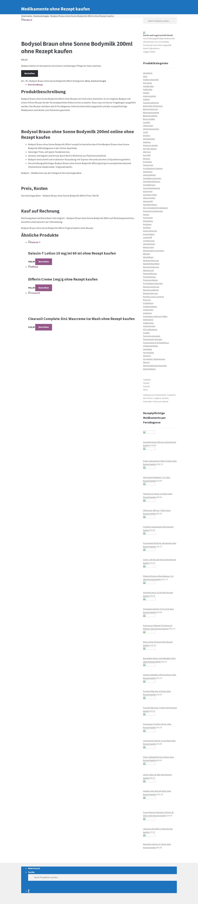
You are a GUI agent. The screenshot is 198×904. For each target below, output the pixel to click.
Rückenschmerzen (151, 286)
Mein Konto (34, 868)
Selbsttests (148, 319)
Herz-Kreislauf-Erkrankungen (155, 207)
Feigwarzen (148, 165)
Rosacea (147, 300)
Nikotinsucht (148, 270)
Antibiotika (147, 89)
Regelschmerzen (150, 293)
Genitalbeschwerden (152, 178)
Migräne (146, 253)
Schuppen (147, 313)
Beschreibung (35, 84)
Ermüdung (147, 161)
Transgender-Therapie (152, 339)
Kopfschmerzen (150, 231)
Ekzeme (146, 158)
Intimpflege (148, 221)
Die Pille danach (150, 148)
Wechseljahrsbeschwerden (155, 365)
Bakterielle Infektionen (153, 106)
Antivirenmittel (149, 96)
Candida (146, 122)
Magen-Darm (148, 247)
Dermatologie (41, 16)
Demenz (146, 135)
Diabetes (147, 142)
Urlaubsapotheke (150, 346)
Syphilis (146, 332)
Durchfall (147, 155)
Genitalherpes (149, 185)
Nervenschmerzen (151, 267)
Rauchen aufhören (151, 290)
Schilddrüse (148, 303)
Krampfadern (149, 234)
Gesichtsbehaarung (151, 188)
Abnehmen (147, 73)
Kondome (147, 224)
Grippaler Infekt (150, 194)
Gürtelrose (147, 171)
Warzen (146, 362)
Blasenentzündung (151, 112)
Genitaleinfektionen (151, 181)
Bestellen (29, 73)
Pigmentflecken (150, 273)
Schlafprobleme (150, 306)
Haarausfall (148, 201)
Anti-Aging (147, 83)
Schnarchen (148, 309)
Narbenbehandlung (151, 263)
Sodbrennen (148, 323)
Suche (31, 872)
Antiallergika (148, 86)
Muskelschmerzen (151, 260)
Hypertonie (148, 217)
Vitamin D (147, 355)
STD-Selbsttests (150, 329)
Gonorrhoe (147, 191)
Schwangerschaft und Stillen (155, 316)
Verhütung (147, 349)
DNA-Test (147, 152)
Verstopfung (148, 352)
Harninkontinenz (150, 204)
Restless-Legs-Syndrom (153, 296)
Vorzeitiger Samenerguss (154, 359)
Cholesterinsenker (151, 129)
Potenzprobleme (150, 280)
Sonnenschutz (149, 326)
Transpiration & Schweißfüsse (156, 342)
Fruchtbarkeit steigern (153, 168)
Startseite (26, 16)
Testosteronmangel (151, 336)
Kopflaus (147, 227)
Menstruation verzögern (153, 250)
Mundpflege (148, 257)
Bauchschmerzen (150, 109)
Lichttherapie (149, 240)
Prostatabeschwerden (153, 283)
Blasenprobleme (150, 115)
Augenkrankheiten (151, 102)
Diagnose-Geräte (150, 145)
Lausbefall (147, 237)
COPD (145, 132)
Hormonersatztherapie (153, 211)
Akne (87, 80)
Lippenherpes (149, 244)
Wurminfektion (149, 369)
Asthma (146, 99)
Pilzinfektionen (149, 277)
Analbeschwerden (151, 79)
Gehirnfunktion (149, 175)
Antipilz (146, 92)
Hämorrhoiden (149, 198)
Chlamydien (148, 125)
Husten (146, 214)
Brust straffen (149, 119)
